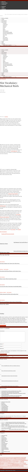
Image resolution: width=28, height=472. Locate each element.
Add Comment (2, 92)
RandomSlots (16, 464)
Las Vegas (16, 461)
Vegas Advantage (4, 409)
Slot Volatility (21, 465)
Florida (4, 27)
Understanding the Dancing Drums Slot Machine (9, 375)
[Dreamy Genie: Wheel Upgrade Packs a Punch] (2, 275)
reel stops (18, 214)
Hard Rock (20, 460)
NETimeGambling (4, 408)
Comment (2, 331)
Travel (2, 41)
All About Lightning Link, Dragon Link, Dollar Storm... (10, 263)
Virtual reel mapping (4, 217)
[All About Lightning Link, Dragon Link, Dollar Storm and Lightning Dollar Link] (2, 260)
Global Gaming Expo (16, 460)
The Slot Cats (9, 467)
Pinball (19, 229)
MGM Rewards (11, 463)
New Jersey (5, 37)
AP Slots (1, 269)
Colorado (4, 23)
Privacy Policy (4, 3)
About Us (3, 1)
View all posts (3, 325)
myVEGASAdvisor (4, 407)
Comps (2, 19)
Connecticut (5, 24)
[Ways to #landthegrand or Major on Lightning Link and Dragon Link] (4, 364)
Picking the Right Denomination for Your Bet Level (9, 380)
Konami (12, 461)
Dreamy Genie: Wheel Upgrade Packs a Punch (8, 278)
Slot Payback (3, 22)
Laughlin (19, 461)
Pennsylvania (5, 38)
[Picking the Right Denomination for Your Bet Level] (4, 379)
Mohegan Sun (16, 463)
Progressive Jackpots (9, 464)
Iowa (4, 28)
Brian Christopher (18, 458)
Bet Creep (12, 458)
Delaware (5, 25)
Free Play (11, 460)
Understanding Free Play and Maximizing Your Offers (11, 391)
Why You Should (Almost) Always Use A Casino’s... (10, 385)
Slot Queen (10, 465)
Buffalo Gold (3, 205)
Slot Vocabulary (3, 231)
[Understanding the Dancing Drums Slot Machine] (4, 374)
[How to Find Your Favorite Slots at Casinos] (4, 369)
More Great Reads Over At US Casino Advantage (10, 396)
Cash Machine (14, 151)
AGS (0, 457)
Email (1, 346)
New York (5, 34)
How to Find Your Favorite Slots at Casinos (8, 370)
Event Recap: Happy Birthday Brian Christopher (10, 392)
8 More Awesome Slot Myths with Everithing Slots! (9, 294)
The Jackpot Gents (4, 406)
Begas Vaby (3, 404)
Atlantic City (9, 458)
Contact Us (3, 4)
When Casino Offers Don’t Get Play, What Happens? (15, 425)
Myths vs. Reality (4, 18)
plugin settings (8, 417)
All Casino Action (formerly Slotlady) (11, 457)
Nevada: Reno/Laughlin (7, 32)
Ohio (4, 36)
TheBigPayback (3, 467)
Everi (9, 460)
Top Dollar (13, 229)
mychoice (19, 463)
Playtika (4, 464)
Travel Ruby (17, 467)
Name (1, 344)
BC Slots (3, 403)
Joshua (6, 116)
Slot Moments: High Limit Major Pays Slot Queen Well (11, 395)
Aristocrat (4, 458)
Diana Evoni (6, 460)
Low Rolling (6, 463)
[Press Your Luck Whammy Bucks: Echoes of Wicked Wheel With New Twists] (2, 298)
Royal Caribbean (21, 464)
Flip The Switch (4, 405)
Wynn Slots (1, 468)
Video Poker (26, 467)
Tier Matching (14, 467)
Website (2, 348)
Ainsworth (2, 457)
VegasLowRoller (21, 467)
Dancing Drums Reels (13, 193)
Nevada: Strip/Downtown (8, 33)
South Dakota (5, 39)
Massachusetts (5, 30)
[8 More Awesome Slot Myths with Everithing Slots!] (2, 291)
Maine (4, 29)
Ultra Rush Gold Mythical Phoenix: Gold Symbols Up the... (10, 271)
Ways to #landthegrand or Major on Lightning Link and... (10, 365)
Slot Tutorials (4, 20)
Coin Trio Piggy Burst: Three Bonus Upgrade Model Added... (11, 286)
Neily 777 (21, 463)
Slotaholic (25, 464)
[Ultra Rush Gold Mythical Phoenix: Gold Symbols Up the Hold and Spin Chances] (2, 268)
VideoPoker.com (4, 410)
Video (2, 42)
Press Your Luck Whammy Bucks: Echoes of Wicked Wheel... (11, 301)
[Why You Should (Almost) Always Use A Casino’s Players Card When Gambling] (4, 384)
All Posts (3, 43)
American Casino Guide (5, 401)
